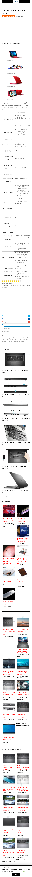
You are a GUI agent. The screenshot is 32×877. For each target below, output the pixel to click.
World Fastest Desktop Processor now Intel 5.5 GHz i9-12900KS (22, 539)
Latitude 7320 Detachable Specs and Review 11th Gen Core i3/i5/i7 (8, 853)
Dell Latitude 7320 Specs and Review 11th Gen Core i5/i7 (23, 830)
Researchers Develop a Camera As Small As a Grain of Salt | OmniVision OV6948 (8, 560)
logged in (10, 497)
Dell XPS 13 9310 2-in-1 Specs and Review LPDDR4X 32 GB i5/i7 (23, 789)
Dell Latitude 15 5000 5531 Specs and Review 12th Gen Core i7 (23, 672)
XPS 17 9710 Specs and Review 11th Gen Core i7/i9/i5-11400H (9, 789)
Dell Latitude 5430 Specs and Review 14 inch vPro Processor (9, 830)
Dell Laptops (21, 341)
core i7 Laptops (17, 339)
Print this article (6, 331)
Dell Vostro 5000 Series (8, 698)
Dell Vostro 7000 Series (22, 698)
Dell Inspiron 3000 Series (8, 16)
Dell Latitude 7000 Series (22, 720)
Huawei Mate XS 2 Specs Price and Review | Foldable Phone (23, 519)
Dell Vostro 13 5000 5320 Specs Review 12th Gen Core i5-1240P (9, 694)
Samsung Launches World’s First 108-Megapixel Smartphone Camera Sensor (22, 582)
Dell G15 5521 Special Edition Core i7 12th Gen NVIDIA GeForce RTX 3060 (9, 632)
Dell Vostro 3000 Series (8, 771)
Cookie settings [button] (24, 871)
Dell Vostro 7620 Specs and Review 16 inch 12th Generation (23, 694)
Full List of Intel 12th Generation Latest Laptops (22, 724)
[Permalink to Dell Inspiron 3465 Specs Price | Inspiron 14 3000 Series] (16, 385)
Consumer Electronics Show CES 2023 (8, 524)
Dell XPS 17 (11, 792)
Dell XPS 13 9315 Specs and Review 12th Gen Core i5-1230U (23, 631)
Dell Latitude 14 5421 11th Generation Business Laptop (22, 852)
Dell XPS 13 (25, 634)
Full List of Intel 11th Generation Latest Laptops (14, 860)
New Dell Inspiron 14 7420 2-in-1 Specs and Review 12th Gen (8, 737)
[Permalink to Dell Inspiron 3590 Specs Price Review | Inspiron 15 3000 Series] (16, 409)
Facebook (6, 319)
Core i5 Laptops (10, 339)
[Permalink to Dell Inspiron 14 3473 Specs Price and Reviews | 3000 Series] (16, 456)
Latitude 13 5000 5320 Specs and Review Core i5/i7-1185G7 (8, 809)
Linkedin (5, 325)
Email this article (7, 328)
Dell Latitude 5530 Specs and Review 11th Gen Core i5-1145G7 (23, 809)
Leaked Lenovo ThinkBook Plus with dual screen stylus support (22, 560)
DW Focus (16, 1)
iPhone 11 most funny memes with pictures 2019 (8, 581)
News (23, 523)
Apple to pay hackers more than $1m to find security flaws (8, 603)
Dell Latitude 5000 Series (22, 676)
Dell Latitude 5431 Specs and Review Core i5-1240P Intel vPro (9, 716)
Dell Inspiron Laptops (13, 341)
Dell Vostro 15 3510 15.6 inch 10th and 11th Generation (9, 767)
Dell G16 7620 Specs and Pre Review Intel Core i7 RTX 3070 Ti (22, 651)
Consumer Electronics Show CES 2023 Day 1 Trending (8, 519)
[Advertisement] (17, 7)
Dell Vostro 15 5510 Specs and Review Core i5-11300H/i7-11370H (23, 767)
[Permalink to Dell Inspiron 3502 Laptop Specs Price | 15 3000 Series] (16, 480)
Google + (5, 322)
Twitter (4, 315)
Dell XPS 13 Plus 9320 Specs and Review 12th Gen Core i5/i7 (8, 672)
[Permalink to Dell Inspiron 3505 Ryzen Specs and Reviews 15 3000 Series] (16, 433)
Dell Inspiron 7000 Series (8, 741)
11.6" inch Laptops (6, 338)
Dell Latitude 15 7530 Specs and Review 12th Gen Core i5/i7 (22, 716)
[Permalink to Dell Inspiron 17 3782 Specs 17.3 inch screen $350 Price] (16, 361)
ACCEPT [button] (16, 874)
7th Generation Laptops (16, 338)
